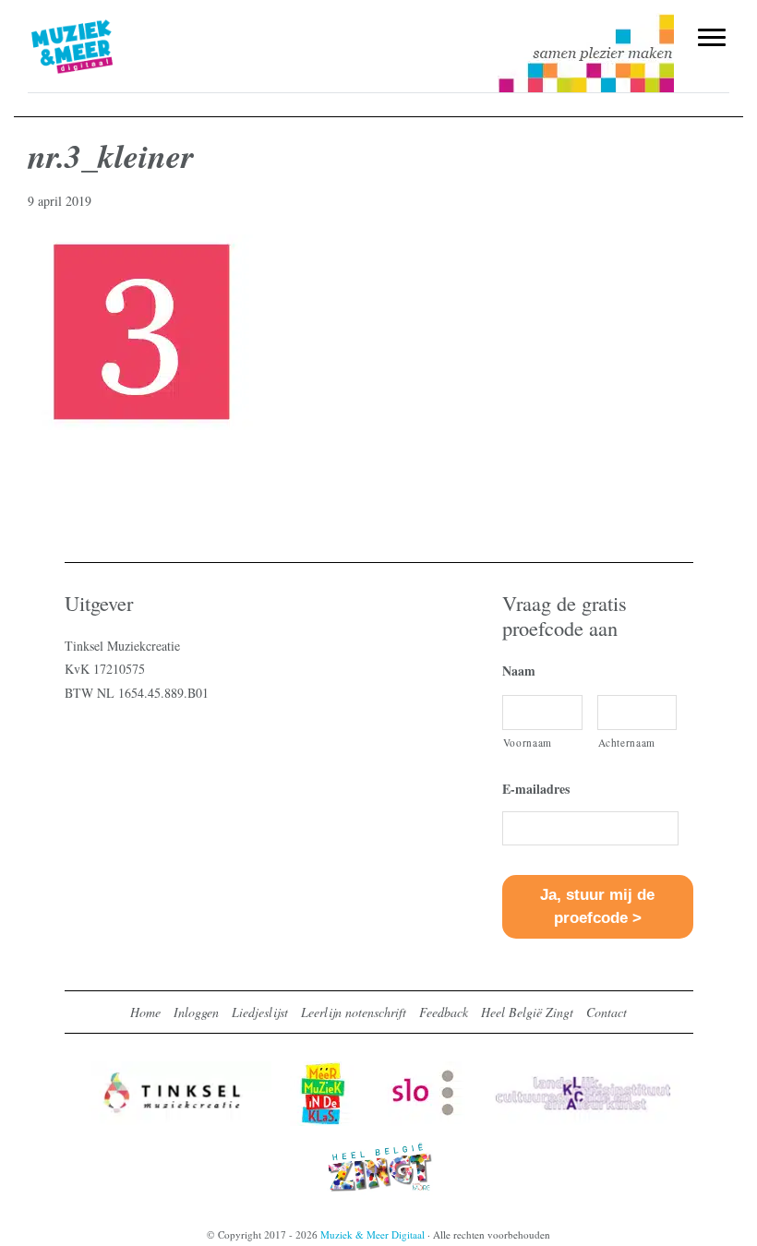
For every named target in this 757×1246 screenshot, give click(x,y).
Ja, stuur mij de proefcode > (597, 906)
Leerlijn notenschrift (353, 1012)
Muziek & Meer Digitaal (104, 25)
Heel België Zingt (527, 1012)
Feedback (443, 1012)
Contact (606, 1012)
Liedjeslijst (260, 1012)
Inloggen (196, 1012)
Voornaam (527, 742)
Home (145, 1012)
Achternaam (627, 742)
